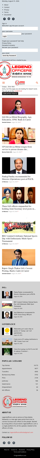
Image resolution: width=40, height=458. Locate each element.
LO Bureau (5, 181)
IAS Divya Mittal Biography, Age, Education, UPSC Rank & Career (17, 118)
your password (27, 34)
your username (7, 31)
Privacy (6, 10)
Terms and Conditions (20, 452)
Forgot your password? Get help (13, 41)
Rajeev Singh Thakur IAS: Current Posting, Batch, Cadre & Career (17, 269)
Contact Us (14, 450)
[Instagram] (9, 18)
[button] (3, 83)
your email (5, 53)
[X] (13, 19)
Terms (6, 12)
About (6, 5)
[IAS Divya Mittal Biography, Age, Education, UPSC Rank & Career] (20, 106)
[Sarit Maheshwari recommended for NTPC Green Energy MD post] (7, 315)
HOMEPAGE (18, 91)
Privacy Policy (6, 43)
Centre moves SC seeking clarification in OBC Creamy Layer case (26, 340)
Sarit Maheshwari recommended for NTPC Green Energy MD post (24, 313)
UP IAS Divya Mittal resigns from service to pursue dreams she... (17, 148)
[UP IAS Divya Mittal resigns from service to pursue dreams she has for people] (20, 136)
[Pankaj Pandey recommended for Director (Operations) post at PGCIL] (20, 165)
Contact (6, 7)
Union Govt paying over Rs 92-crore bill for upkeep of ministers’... (26, 350)
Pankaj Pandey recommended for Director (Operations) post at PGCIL (18, 177)
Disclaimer (7, 15)
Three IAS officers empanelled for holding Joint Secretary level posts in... (19, 207)
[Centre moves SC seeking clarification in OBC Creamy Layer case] (7, 341)
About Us (6, 450)
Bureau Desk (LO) (7, 152)
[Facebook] (4, 19)
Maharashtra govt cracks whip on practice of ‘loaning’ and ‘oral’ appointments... (23, 331)
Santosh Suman (6, 122)
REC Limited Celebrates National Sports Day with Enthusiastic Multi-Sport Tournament (19, 238)
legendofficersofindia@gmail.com (21, 432)
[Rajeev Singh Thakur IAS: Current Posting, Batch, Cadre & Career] (20, 257)
